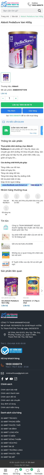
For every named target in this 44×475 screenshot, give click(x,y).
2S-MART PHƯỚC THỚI (11, 425)
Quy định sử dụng (8, 404)
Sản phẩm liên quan (11, 271)
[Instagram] (15, 378)
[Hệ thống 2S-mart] (10, 4)
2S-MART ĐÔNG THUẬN (11, 439)
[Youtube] (11, 378)
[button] (41, 290)
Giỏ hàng (17, 472)
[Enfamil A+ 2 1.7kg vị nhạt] (33, 286)
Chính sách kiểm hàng (10, 407)
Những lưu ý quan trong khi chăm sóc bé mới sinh (27, 254)
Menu (5, 474)
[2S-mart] (22, 185)
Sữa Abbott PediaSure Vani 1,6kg (10, 302)
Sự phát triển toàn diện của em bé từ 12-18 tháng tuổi (27, 236)
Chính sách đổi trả (8, 397)
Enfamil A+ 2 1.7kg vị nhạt (31, 302)
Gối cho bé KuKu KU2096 (22, 244)
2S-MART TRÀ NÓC (9, 418)
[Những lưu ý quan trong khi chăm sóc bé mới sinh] (6, 255)
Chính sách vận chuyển (10, 400)
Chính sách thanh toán (10, 393)
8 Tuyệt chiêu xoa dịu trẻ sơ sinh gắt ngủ (27, 263)
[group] (22, 49)
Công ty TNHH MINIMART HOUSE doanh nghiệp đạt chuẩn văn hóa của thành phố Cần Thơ (27, 227)
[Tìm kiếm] (39, 11)
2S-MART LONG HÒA (9, 432)
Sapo (27, 465)
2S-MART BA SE (7, 446)
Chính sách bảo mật (9, 390)
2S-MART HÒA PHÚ (9, 443)
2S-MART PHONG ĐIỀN (10, 422)
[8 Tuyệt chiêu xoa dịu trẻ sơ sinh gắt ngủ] (6, 264)
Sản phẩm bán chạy (8, 298)
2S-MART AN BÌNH (8, 429)
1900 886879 (37, 4)
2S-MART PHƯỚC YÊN (10, 453)
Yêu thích (28, 472)
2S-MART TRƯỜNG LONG (11, 450)
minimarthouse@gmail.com (17, 373)
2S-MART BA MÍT (8, 457)
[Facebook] (2, 378)
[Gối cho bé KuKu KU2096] (6, 246)
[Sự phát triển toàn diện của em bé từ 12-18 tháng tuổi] (6, 237)
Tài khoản (38, 474)
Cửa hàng (33, 111)
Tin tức (5, 220)
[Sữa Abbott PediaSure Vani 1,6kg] (11, 286)
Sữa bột (26, 298)
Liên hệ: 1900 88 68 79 (22, 105)
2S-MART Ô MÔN (8, 436)
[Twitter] (6, 378)
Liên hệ (4, 93)
